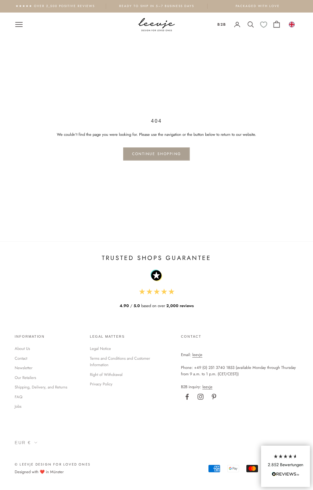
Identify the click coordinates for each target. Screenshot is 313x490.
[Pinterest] (214, 396)
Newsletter (23, 368)
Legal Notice (100, 348)
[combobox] (292, 24)
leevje (197, 355)
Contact (21, 358)
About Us (22, 348)
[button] (285, 466)
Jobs (18, 406)
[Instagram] (200, 396)
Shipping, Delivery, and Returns (41, 387)
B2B (221, 24)
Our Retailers (25, 377)
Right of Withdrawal (106, 374)
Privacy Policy (101, 384)
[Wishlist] (263, 24)
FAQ (18, 397)
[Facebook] (187, 396)
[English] (292, 24)
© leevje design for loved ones (52, 464)
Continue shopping (156, 154)
